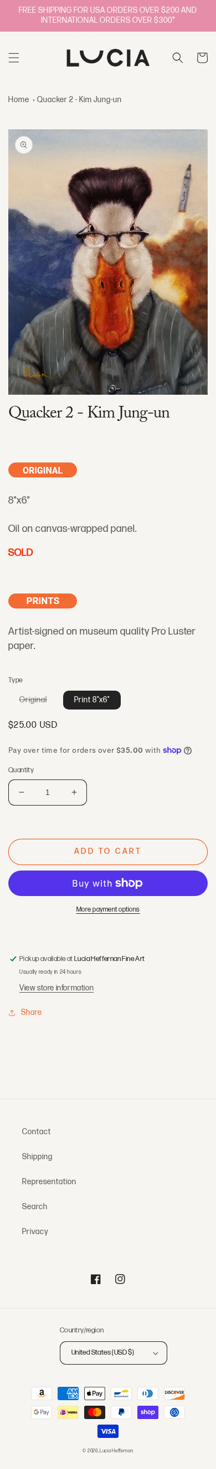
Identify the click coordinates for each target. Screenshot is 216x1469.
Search (35, 1206)
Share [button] (31, 1012)
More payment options (108, 909)
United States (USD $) (102, 1352)
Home (18, 99)
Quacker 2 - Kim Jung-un (79, 99)
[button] (14, 58)
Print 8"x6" (92, 700)
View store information (56, 988)
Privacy (35, 1231)
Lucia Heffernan (116, 1450)
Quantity (21, 770)
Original (38, 702)
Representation (49, 1181)
